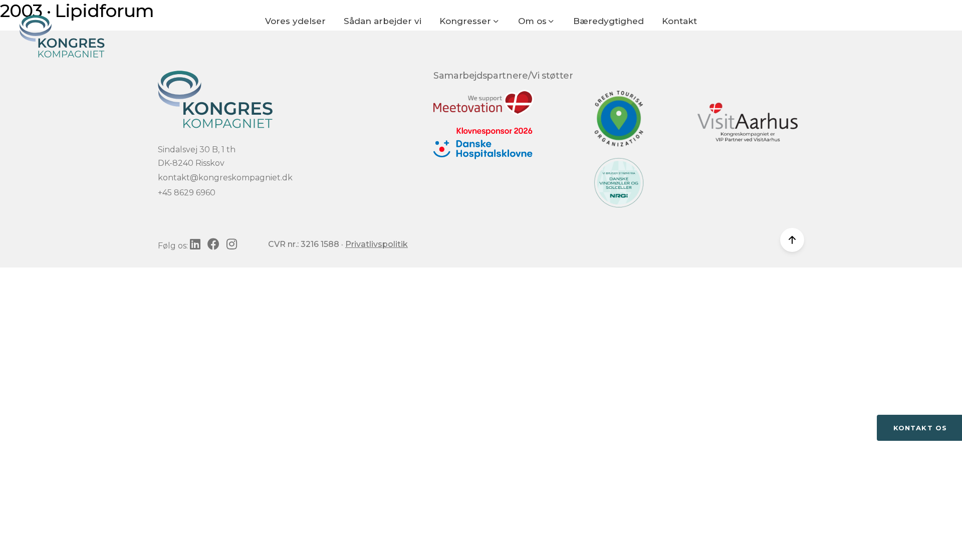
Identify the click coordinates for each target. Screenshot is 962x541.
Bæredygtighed (608, 21)
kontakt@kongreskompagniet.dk (225, 177)
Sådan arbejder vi (382, 21)
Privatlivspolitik (376, 244)
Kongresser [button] (466, 21)
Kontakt (679, 21)
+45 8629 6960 (186, 192)
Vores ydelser (295, 21)
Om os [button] (533, 21)
